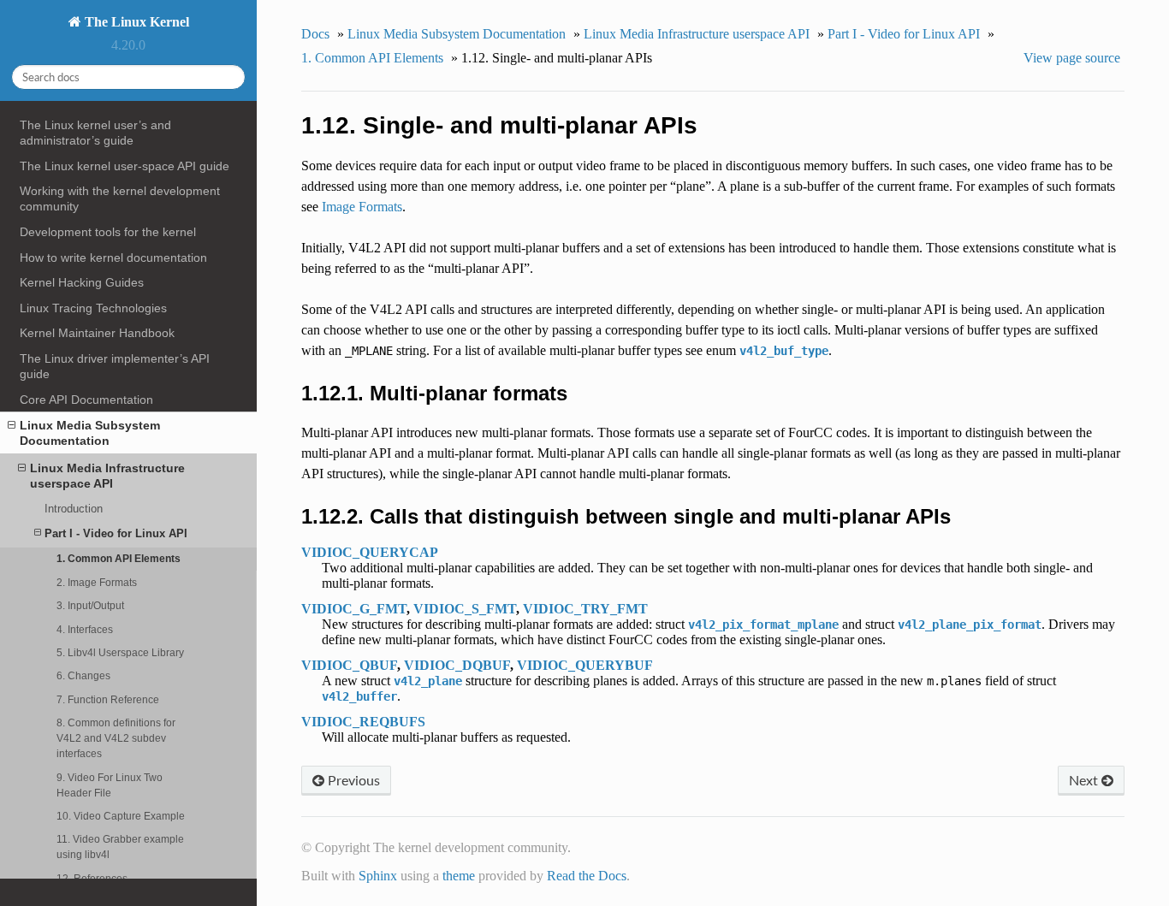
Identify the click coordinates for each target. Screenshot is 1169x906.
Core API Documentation (86, 399)
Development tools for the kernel (108, 232)
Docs (315, 34)
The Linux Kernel (135, 22)
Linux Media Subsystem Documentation (90, 432)
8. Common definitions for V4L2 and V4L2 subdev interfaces (115, 738)
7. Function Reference (107, 699)
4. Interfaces (84, 629)
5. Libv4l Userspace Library (120, 652)
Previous (352, 780)
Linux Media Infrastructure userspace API (107, 475)
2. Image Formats (96, 582)
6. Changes (83, 675)
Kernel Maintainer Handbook (97, 333)
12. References (92, 878)
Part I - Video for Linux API (116, 533)
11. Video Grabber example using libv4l (120, 846)
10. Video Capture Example (120, 815)
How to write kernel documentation (113, 257)
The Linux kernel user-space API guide (124, 166)
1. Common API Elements (118, 558)
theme (458, 875)
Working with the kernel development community (120, 198)
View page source (1072, 57)
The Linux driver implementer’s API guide (115, 366)
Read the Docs (586, 875)
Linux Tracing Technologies (93, 308)
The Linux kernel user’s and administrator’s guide (95, 132)
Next (1085, 780)
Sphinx (378, 875)
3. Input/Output (90, 605)
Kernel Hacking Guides (82, 282)
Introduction (74, 508)
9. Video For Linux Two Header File (109, 785)
